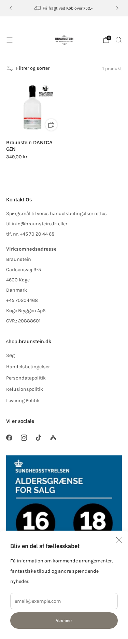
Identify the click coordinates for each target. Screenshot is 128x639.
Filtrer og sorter (32, 68)
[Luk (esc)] (119, 540)
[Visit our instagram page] (23, 437)
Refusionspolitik (24, 389)
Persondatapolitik (26, 378)
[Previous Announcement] (10, 8)
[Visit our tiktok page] (38, 437)
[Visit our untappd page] (53, 437)
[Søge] (118, 39)
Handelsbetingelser (28, 367)
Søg (10, 355)
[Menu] (9, 40)
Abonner (64, 620)
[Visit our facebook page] (9, 437)
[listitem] (64, 8)
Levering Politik (23, 400)
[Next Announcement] (117, 8)
